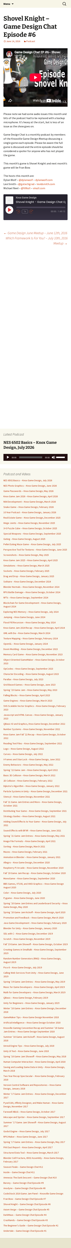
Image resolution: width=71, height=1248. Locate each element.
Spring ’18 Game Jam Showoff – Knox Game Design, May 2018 (34, 1056)
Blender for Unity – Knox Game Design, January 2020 (30, 928)
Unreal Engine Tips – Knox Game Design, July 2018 (28, 1045)
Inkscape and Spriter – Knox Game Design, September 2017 (34, 1117)
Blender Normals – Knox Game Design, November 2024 (31, 586)
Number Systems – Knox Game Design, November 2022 (31, 729)
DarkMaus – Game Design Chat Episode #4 (24, 1214)
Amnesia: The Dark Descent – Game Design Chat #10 (30, 1177)
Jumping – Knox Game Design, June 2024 (24, 617)
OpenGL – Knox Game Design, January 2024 (25, 643)
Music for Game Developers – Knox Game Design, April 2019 (34, 987)
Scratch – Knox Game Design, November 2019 (26, 938)
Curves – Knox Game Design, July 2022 (23, 754)
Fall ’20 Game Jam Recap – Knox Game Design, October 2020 (34, 873)
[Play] (8, 457)
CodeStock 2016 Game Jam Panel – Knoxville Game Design (33, 1193)
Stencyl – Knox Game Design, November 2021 (26, 796)
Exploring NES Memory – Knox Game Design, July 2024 (30, 611)
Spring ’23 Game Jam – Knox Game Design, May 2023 (30, 690)
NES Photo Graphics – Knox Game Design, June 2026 (30, 485)
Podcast (30, 41)
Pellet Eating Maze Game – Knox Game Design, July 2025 (32, 544)
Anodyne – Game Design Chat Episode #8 (24, 1188)
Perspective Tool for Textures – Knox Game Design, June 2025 (35, 549)
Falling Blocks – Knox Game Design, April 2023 (26, 695)
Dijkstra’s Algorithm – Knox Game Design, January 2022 (31, 786)
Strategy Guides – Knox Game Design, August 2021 (29, 816)
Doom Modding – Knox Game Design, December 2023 (30, 649)
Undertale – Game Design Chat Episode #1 (25, 1230)
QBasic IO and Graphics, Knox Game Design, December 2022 (34, 723)
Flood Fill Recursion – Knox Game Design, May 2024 (29, 622)
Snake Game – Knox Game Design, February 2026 (28, 507)
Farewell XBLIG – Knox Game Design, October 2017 (29, 1111)
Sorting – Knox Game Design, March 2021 (24, 846)
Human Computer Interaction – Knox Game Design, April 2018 (34, 1061)
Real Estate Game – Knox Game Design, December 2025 (31, 517)
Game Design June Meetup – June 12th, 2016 (35, 233)
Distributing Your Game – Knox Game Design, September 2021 (35, 810)
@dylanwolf (26, 180)
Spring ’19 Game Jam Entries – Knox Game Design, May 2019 (34, 981)
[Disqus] (35, 292)
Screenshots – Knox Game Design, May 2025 (26, 554)
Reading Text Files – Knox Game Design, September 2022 (32, 743)
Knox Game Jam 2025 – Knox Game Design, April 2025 (30, 560)
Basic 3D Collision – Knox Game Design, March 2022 (29, 775)
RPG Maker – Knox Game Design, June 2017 (25, 1136)
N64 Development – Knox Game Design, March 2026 (29, 501)
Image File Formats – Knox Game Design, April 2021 (29, 841)
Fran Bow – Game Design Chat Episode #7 (24, 1198)
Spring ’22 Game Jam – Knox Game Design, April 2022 (30, 770)
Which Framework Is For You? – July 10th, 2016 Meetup (37, 240)
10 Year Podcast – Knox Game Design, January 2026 (29, 512)
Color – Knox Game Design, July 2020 (22, 892)
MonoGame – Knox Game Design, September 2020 (29, 878)
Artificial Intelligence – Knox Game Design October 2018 (31, 1022)
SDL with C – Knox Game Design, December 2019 (28, 933)
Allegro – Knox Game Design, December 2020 (26, 862)
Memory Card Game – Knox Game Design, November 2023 (33, 654)
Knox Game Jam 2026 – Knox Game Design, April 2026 (30, 496)
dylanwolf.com (44, 180)
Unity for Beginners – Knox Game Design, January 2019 (31, 1003)
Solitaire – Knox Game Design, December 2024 (27, 581)
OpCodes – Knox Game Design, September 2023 (28, 668)
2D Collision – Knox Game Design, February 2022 (27, 780)
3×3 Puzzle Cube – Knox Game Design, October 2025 (30, 528)
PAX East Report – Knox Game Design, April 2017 (28, 1147)
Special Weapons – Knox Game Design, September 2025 (32, 533)
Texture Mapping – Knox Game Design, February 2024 (30, 638)
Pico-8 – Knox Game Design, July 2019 (22, 967)
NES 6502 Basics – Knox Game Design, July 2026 (27, 480)
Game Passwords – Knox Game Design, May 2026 (28, 491)
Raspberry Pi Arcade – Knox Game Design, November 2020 (33, 867)
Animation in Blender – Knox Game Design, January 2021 (31, 857)
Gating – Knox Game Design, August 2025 (24, 539)
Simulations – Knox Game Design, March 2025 (26, 565)
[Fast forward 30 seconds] (33, 211)
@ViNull (26, 188)
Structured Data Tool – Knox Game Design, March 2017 (31, 1152)
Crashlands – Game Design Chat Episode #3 (25, 1220)
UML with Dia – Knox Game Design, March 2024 (26, 633)
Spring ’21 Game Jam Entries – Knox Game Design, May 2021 (34, 835)
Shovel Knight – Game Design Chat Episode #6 (26, 1204)
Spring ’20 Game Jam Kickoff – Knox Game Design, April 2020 (34, 912)
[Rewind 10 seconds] (18, 211)
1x (25, 211)
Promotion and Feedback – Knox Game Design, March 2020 (33, 917)
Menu (6, 3)
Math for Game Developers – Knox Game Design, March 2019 (34, 992)
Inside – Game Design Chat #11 (19, 1172)
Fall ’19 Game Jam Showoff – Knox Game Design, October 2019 (35, 944)
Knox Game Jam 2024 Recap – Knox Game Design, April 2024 (34, 627)
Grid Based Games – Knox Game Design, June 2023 (29, 684)
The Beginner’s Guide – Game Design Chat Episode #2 (30, 1225)
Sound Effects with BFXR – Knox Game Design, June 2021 (32, 830)
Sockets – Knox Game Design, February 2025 (26, 570)
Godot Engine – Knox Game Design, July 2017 (26, 1131)
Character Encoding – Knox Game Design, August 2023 (31, 674)
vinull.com (39, 188)
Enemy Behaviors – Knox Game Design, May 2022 (28, 764)
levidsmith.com (46, 184)
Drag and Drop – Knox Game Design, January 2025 (28, 576)
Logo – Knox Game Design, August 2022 (23, 748)
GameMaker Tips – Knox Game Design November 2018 (31, 1017)
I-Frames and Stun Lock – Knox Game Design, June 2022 (31, 759)
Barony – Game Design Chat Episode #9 (23, 1182)
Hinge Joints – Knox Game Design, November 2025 (29, 523)
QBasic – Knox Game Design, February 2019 (25, 997)
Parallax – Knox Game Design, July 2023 (23, 679)
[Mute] (53, 457)
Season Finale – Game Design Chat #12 (23, 1166)
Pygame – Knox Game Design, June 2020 (24, 898)
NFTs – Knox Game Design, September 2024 (25, 597)
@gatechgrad (26, 184)
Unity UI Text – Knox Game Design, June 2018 (26, 1051)
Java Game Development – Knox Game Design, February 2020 (35, 922)
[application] (35, 457)
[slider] (61, 457)
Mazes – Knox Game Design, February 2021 (25, 851)
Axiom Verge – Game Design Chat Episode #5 (26, 1209)
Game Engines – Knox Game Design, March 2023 (27, 700)
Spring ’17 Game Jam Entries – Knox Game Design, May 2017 (34, 1142)
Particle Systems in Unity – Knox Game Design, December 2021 (35, 791)
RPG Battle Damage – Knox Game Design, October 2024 (31, 592)
